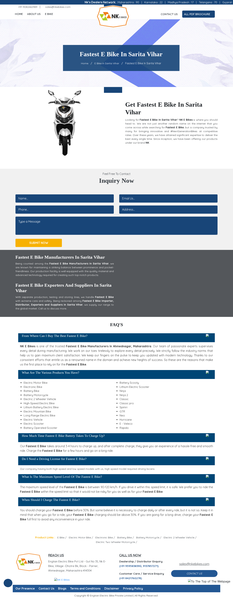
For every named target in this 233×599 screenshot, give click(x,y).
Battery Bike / (125, 537)
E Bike (49, 14)
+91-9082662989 (27, 7)
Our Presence (25, 588)
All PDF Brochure (197, 14)
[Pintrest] (205, 7)
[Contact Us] (8, 585)
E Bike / (61, 537)
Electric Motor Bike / (81, 537)
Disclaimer (111, 588)
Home (19, 14)
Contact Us (169, 14)
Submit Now (38, 243)
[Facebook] (189, 7)
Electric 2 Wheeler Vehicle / (180, 537)
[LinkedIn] (210, 7)
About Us (34, 14)
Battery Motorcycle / (148, 537)
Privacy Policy (133, 588)
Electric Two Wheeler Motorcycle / (116, 542)
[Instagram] (200, 7)
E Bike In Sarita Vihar (106, 63)
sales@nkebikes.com (57, 7)
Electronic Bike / (105, 537)
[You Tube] (216, 7)
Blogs (62, 588)
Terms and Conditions (85, 588)
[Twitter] (194, 7)
